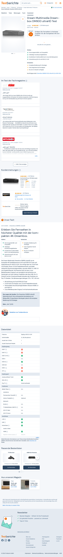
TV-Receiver (13, 7)
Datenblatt (30, 13)
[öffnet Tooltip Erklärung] (26, 81)
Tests (10, 13)
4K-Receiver (19, 7)
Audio (8, 7)
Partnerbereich (30, 545)
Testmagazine (45, 537)
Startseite (3, 7)
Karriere (28, 543)
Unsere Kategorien (30, 547)
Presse (27, 541)
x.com (57, 541)
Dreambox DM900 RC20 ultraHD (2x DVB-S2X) (49, 73)
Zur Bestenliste (12, 468)
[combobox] (29, 3)
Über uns (28, 537)
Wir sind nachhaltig (57, 7)
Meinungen (17, 13)
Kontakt (44, 545)
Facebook (58, 539)
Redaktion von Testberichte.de (19, 312)
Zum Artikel (14, 486)
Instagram (59, 537)
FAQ (43, 539)
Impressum (28, 553)
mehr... (36, 156)
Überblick (4, 13)
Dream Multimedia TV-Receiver (30, 7)
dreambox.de (32, 440)
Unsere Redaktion (30, 539)
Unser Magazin (46, 541)
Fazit (23, 13)
